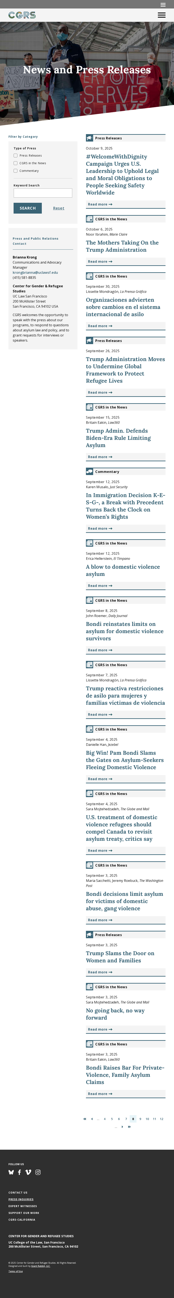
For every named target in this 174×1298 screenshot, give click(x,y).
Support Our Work (23, 1213)
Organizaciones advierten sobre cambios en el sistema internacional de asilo (123, 307)
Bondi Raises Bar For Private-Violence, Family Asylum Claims (125, 1074)
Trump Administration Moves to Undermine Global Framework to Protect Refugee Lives (125, 370)
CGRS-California (21, 1220)
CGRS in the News (33, 163)
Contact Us (17, 1192)
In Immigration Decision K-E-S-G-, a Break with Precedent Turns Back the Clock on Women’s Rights (125, 506)
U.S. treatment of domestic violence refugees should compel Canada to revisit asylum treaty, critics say (121, 828)
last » (129, 1126)
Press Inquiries (21, 1199)
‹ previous (91, 1119)
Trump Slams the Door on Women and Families (120, 957)
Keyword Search (26, 185)
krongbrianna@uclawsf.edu (35, 272)
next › (122, 1126)
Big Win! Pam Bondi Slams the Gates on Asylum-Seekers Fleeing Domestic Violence (125, 760)
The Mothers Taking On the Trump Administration (122, 246)
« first (84, 1119)
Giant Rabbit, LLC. (40, 1266)
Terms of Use (15, 1271)
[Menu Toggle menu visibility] (163, 4)
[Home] (22, 15)
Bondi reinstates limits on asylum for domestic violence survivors (125, 631)
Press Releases (31, 155)
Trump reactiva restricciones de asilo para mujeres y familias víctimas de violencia (125, 695)
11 (154, 1119)
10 (147, 1119)
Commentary (29, 171)
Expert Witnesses (22, 1206)
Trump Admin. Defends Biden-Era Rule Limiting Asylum (118, 438)
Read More (98, 204)
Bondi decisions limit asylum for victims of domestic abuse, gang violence (124, 901)
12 (161, 1119)
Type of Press (25, 148)
